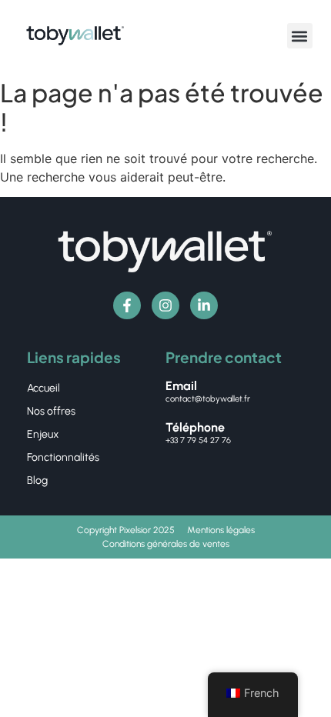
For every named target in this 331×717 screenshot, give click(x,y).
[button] (300, 35)
